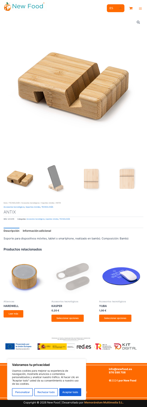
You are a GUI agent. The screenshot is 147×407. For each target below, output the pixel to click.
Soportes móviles (47, 203)
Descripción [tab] (11, 230)
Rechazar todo (46, 392)
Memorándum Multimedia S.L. (104, 402)
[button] (138, 22)
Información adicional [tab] (37, 230)
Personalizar (22, 392)
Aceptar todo (70, 392)
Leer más (13, 313)
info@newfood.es (120, 369)
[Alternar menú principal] (140, 9)
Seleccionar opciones (67, 318)
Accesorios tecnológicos (30, 203)
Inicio (5, 203)
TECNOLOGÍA (14, 203)
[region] (46, 379)
